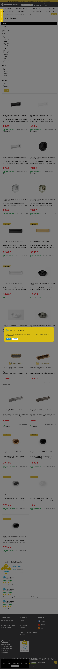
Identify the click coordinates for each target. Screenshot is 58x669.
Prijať (8, 338)
